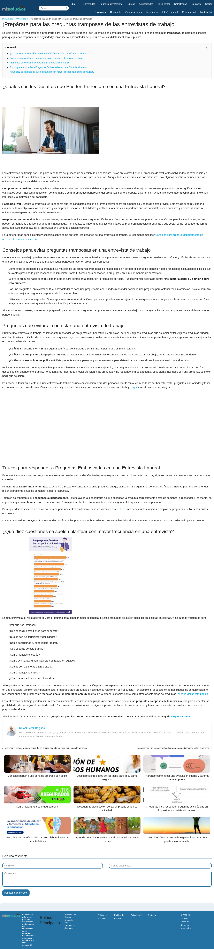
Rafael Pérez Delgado (32, 728)
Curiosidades (146, 4)
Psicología (100, 12)
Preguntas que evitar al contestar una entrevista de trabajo (40, 62)
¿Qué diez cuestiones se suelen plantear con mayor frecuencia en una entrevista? (52, 72)
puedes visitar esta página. (193, 694)
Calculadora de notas (70, 927)
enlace (121, 509)
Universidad (89, 4)
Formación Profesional (111, 4)
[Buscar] (66, 8)
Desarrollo (115, 12)
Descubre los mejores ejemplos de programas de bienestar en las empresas (173, 748)
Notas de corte (68, 921)
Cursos (131, 4)
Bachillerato (164, 4)
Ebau (73, 4)
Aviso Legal (136, 915)
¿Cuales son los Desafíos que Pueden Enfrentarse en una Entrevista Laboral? (50, 53)
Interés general (170, 12)
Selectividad (180, 4)
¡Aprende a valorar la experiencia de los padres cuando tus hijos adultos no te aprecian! (46, 748)
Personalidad (189, 12)
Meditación (206, 12)
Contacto (196, 4)
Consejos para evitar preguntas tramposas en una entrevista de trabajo (46, 58)
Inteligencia (152, 12)
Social (208, 4)
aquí (134, 387)
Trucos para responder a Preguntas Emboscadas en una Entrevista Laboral (48, 67)
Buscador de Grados (70, 915)
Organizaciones (133, 12)
